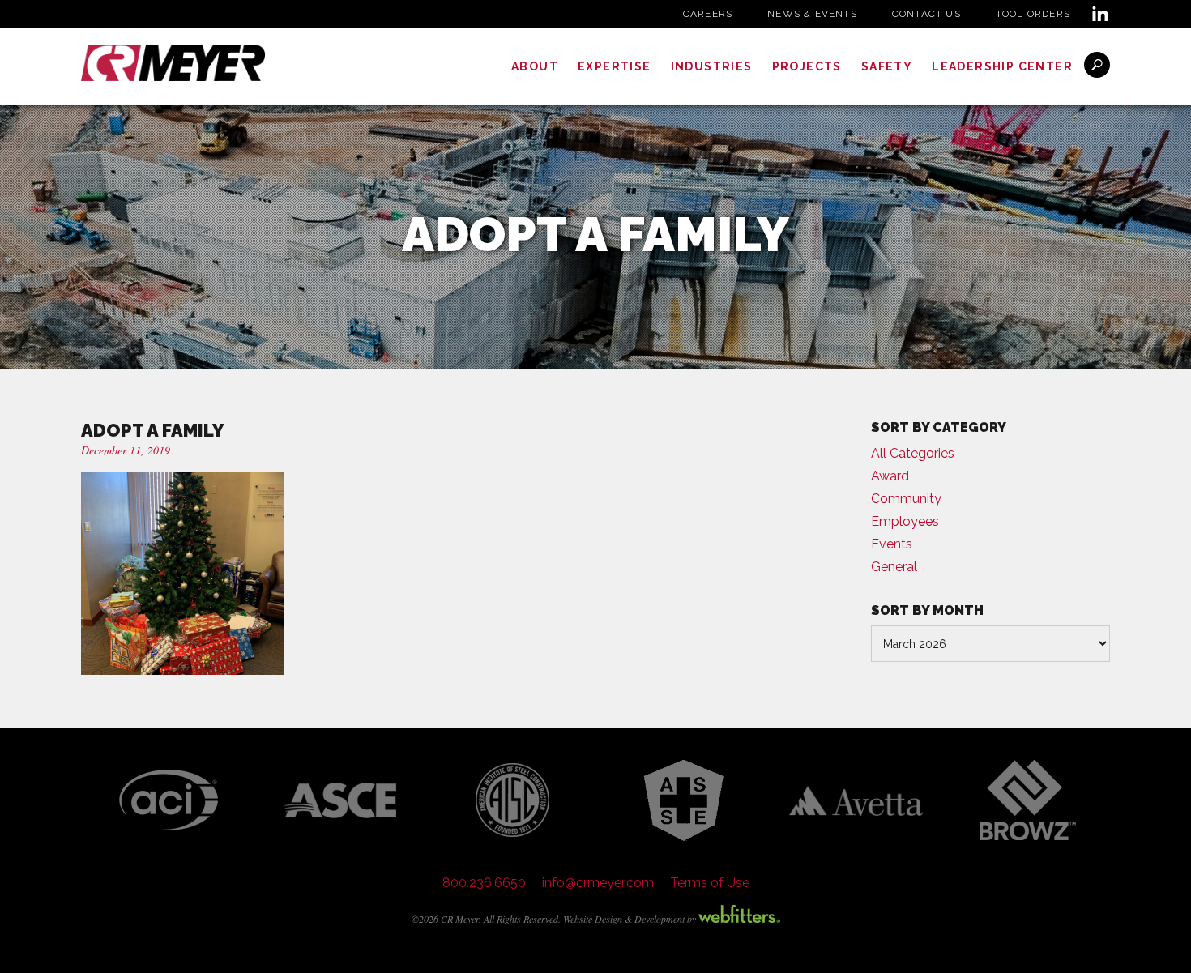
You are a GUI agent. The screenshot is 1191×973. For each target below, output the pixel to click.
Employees (905, 521)
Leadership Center (1002, 66)
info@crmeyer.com (598, 882)
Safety (886, 66)
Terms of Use (709, 882)
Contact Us (926, 13)
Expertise (614, 66)
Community (906, 498)
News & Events (812, 13)
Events (891, 544)
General (894, 566)
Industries (712, 66)
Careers (707, 13)
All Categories (912, 453)
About (534, 66)
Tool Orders (1033, 13)
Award (890, 476)
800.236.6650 (484, 882)
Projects (807, 66)
